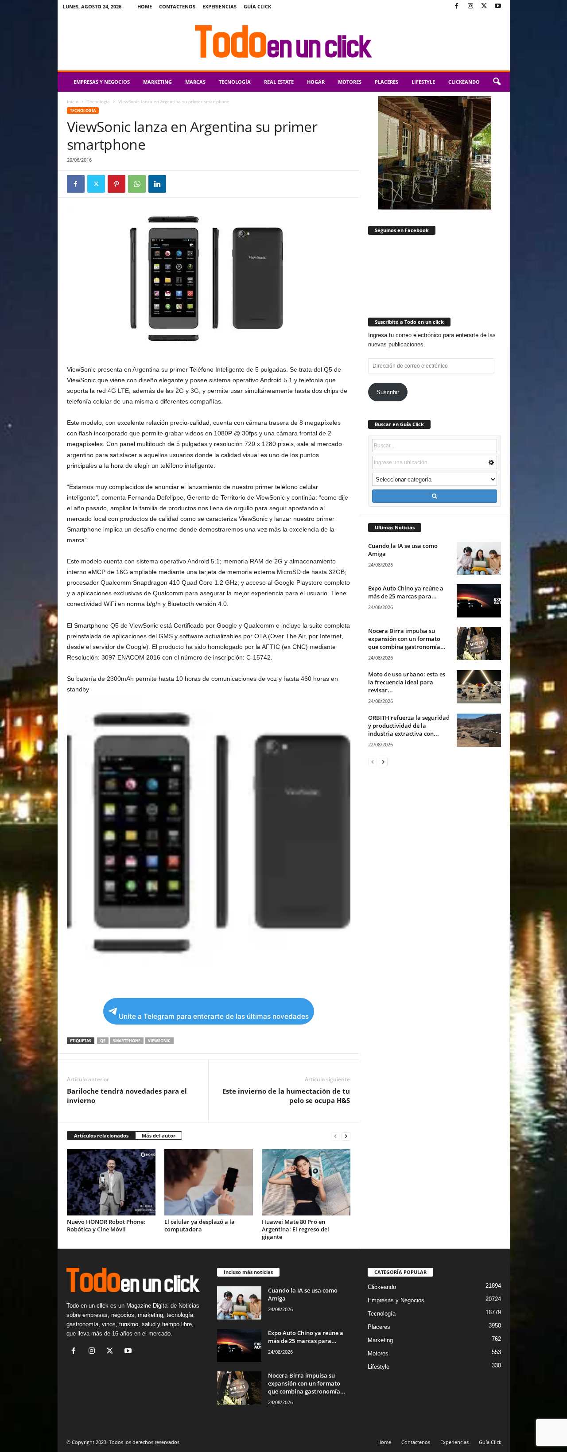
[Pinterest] (116, 184)
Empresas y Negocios (102, 81)
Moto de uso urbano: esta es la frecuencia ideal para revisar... (406, 682)
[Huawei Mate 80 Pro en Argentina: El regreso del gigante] (306, 1182)
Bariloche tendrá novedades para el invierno (127, 1096)
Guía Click (257, 6)
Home (144, 6)
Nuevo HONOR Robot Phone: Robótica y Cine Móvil (106, 1225)
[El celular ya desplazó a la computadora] (208, 1182)
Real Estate (279, 81)
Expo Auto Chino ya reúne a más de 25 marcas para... (405, 592)
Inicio (72, 101)
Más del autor (158, 1135)
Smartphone (126, 1041)
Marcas (195, 81)
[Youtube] (498, 6)
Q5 (102, 1041)
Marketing (157, 81)
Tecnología (235, 81)
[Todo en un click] (284, 41)
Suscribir (388, 392)
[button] (496, 82)
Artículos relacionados (101, 1135)
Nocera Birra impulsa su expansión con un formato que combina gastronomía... (407, 639)
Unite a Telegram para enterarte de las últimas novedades (214, 1016)
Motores (349, 81)
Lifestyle (423, 81)
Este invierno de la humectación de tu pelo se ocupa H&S (286, 1096)
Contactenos (177, 6)
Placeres (386, 81)
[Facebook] (456, 6)
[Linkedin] (157, 184)
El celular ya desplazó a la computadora (199, 1225)
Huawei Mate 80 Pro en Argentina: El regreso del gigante (295, 1229)
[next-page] (346, 1136)
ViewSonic (159, 1041)
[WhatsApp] (137, 184)
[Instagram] (470, 6)
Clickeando (464, 81)
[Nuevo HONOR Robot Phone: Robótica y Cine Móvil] (111, 1182)
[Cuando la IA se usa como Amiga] (479, 558)
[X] (484, 6)
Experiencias (219, 6)
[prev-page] (335, 1136)
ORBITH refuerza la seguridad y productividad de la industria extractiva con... (409, 726)
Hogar (316, 81)
